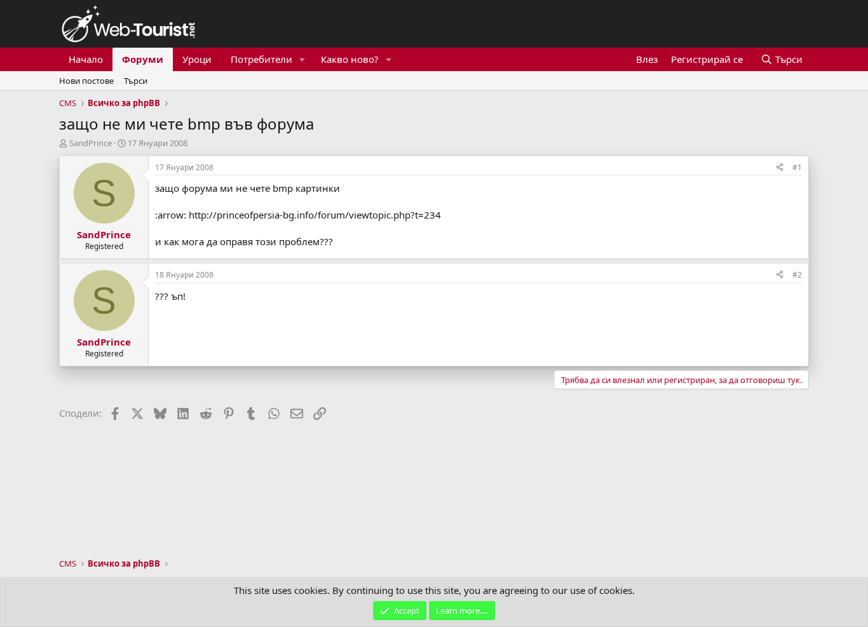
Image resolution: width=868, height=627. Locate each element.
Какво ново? (350, 59)
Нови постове (86, 80)
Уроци (197, 59)
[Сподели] (779, 168)
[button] (302, 59)
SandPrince (90, 143)
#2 (797, 274)
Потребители (261, 59)
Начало (86, 59)
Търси (135, 80)
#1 (797, 167)
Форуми (142, 59)
